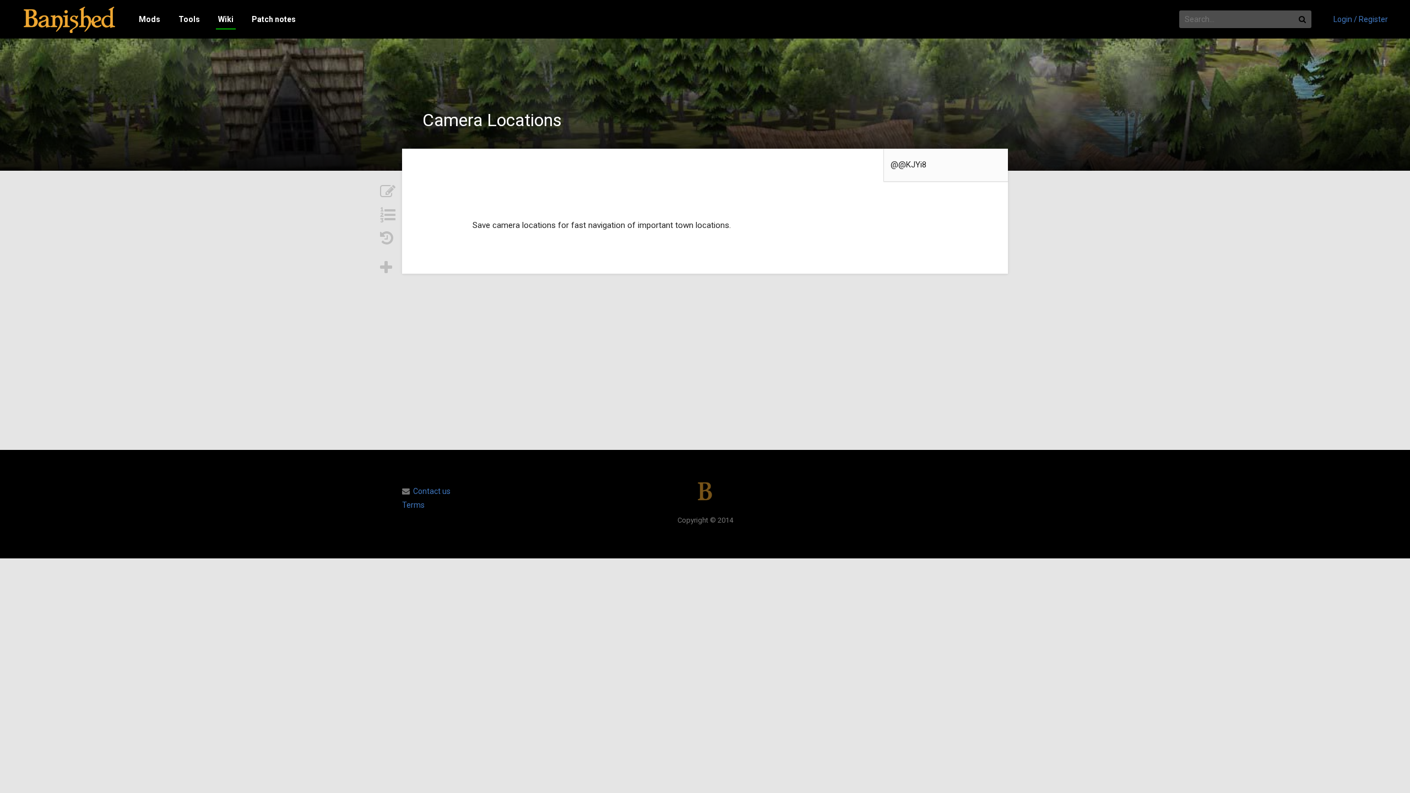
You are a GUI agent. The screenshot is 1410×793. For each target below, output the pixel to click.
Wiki (226, 19)
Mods (149, 19)
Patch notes (274, 19)
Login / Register (1360, 19)
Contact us (432, 491)
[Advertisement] (705, 362)
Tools (189, 19)
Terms (413, 505)
